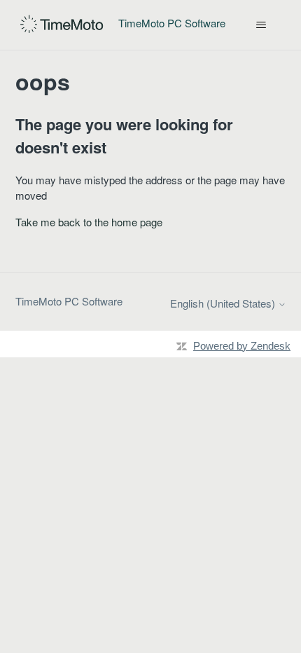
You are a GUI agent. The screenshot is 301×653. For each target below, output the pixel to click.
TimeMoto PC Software (68, 301)
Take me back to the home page (88, 221)
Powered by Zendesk (241, 346)
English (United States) (224, 303)
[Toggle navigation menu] (261, 25)
